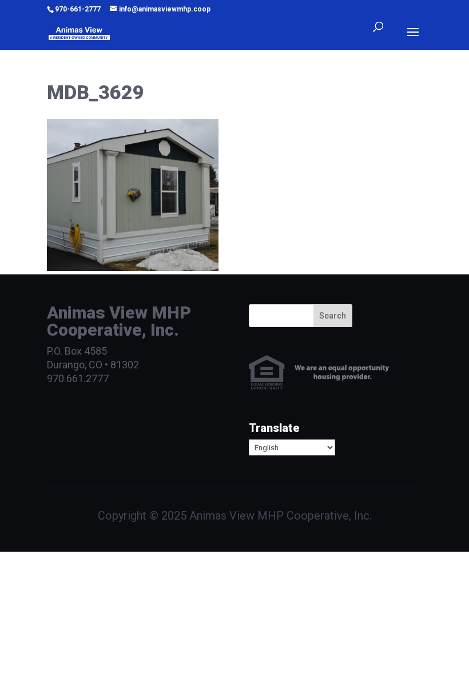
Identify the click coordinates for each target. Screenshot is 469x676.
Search (332, 315)
